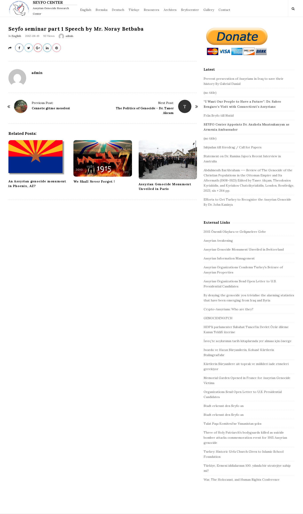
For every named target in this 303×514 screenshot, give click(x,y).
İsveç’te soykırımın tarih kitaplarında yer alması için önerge (247, 341)
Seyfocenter (190, 10)
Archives (170, 10)
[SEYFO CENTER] (20, 8)
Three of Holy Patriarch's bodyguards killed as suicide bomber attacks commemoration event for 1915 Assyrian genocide (245, 437)
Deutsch (118, 10)
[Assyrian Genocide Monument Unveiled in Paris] (168, 159)
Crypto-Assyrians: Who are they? (228, 309)
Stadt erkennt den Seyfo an (224, 406)
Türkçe (134, 10)
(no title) (210, 93)
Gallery (208, 10)
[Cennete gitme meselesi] (20, 106)
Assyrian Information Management (229, 258)
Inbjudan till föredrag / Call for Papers (233, 147)
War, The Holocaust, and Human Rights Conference (241, 480)
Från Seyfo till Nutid (219, 116)
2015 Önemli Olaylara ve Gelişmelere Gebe (235, 232)
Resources (151, 10)
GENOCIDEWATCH (218, 318)
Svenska (101, 10)
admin (69, 36)
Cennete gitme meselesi (51, 108)
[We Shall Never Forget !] (102, 158)
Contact (224, 10)
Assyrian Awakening (218, 241)
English (85, 10)
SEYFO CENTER (48, 2)
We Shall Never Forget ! (94, 181)
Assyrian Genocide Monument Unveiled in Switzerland (244, 249)
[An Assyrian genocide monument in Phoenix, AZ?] (37, 158)
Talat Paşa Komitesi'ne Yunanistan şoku (232, 424)
